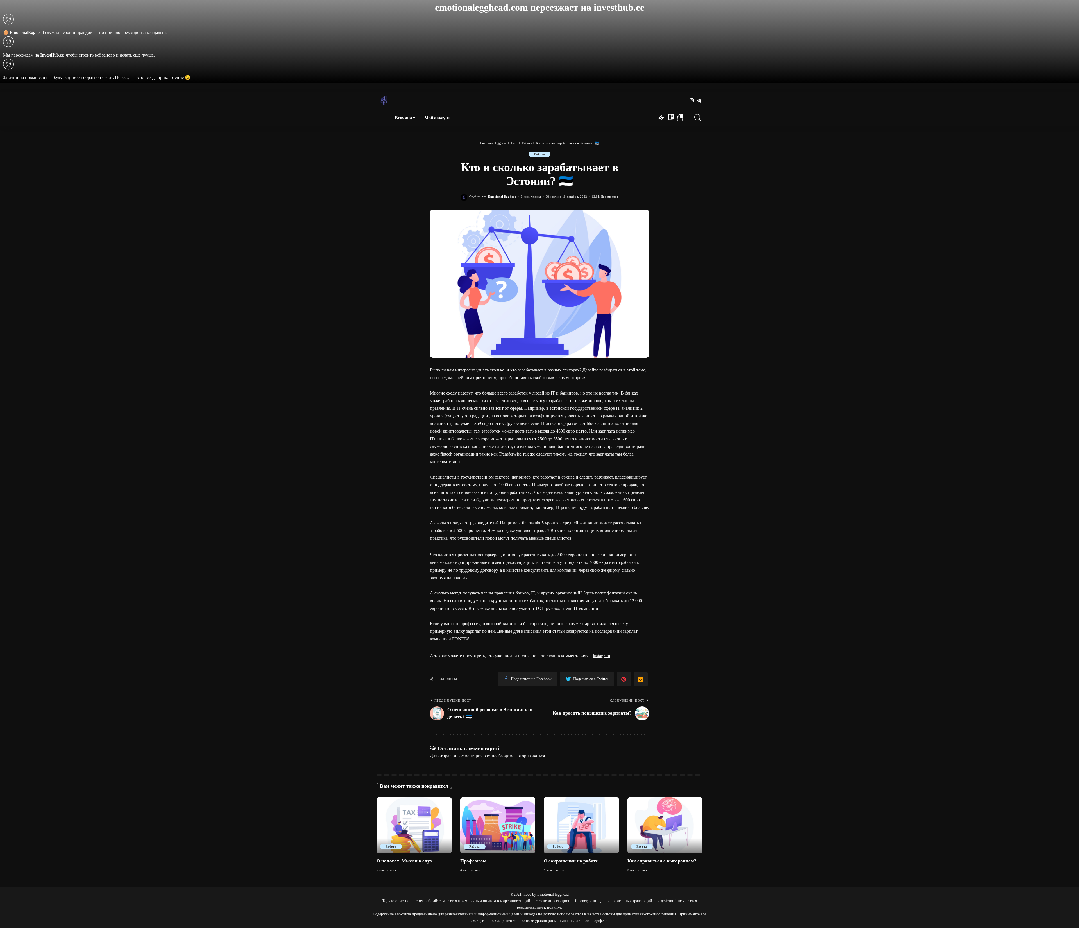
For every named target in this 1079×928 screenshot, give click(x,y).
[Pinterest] (624, 679)
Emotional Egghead (502, 196)
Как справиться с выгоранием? (662, 861)
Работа (539, 154)
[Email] (641, 679)
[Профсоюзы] (498, 825)
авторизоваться (530, 755)
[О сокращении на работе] (581, 825)
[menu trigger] (384, 117)
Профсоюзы (473, 861)
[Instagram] (691, 101)
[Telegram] (698, 101)
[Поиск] (697, 117)
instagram (601, 655)
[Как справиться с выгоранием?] (665, 825)
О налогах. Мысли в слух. (405, 861)
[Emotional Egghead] (384, 100)
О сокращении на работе (571, 861)
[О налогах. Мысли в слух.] (414, 825)
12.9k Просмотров (604, 196)
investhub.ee (619, 7)
